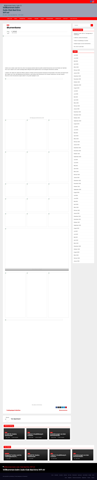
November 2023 (77, 150)
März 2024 (76, 138)
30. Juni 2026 (54, 458)
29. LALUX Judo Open (79, 46)
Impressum (58, 18)
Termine (36, 18)
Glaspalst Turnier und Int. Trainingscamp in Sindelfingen (13, 456)
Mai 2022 (76, 201)
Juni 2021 (76, 234)
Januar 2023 (76, 177)
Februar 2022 (77, 210)
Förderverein (49, 18)
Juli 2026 (76, 55)
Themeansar (25, 476)
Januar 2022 (76, 213)
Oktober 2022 (77, 186)
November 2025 (77, 79)
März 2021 (76, 243)
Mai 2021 (76, 237)
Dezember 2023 (77, 147)
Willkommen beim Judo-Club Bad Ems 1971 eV (12, 10)
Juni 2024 (76, 129)
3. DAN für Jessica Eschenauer (11, 434)
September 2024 (77, 120)
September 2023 (77, 156)
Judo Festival (73, 18)
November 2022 (77, 183)
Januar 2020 (76, 261)
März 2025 (76, 102)
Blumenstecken (63, 410)
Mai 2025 (76, 96)
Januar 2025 (76, 108)
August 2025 (76, 88)
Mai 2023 (76, 165)
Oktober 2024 (77, 117)
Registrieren (84, 477)
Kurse (42, 18)
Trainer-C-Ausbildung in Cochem (35, 434)
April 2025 (76, 99)
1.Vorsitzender (15, 437)
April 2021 (76, 240)
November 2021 (77, 219)
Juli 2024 (76, 126)
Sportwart (15, 31)
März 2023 (76, 171)
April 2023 (76, 168)
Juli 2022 (76, 195)
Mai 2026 (76, 61)
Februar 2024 (77, 141)
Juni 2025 (76, 94)
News (15, 18)
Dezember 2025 (77, 76)
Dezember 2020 (77, 246)
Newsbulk (19, 476)
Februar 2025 (77, 105)
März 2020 (76, 255)
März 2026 (76, 67)
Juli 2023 (76, 159)
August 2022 (76, 192)
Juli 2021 (76, 231)
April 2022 (76, 204)
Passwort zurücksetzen (77, 477)
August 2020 (76, 252)
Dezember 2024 (77, 111)
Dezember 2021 (77, 216)
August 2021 (76, 228)
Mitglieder (70, 477)
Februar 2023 (77, 174)
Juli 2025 (76, 91)
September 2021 (77, 225)
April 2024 (76, 135)
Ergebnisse (22, 18)
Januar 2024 (76, 144)
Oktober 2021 (77, 222)
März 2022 (76, 207)
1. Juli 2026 (31, 458)
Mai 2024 (76, 132)
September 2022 (77, 189)
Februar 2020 (77, 258)
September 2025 (77, 85)
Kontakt (65, 18)
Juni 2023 (76, 162)
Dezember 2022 (77, 180)
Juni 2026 (76, 58)
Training (30, 18)
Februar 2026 (77, 70)
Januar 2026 (76, 73)
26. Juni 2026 (77, 458)
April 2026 (76, 64)
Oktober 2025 (77, 82)
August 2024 (76, 123)
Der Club (9, 18)
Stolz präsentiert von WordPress (8, 476)
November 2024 (77, 114)
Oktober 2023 (77, 153)
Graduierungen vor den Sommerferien (58, 434)
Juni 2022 (76, 198)
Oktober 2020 (77, 249)
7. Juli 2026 (8, 458)
